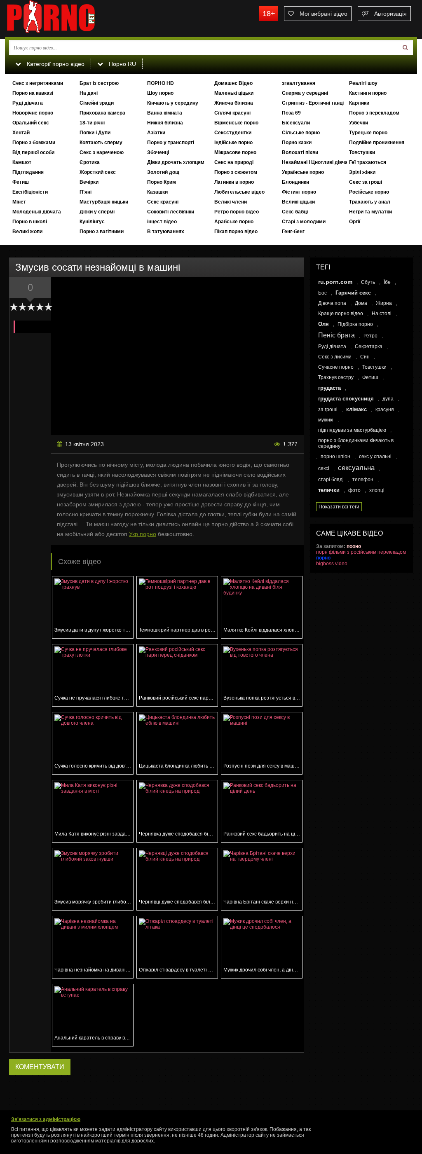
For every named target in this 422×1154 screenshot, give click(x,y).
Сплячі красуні (232, 113)
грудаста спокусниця (346, 399)
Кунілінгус (92, 222)
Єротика (90, 162)
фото (354, 490)
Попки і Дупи (95, 133)
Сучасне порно (336, 367)
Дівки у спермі (97, 212)
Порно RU (121, 64)
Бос (322, 293)
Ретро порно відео (236, 212)
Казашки (157, 192)
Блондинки (295, 182)
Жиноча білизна (233, 103)
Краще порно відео (340, 313)
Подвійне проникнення (376, 142)
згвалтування (298, 83)
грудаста (329, 388)
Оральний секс (30, 123)
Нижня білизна (165, 123)
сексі (323, 468)
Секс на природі (233, 162)
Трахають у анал (369, 202)
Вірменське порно (236, 123)
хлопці (376, 490)
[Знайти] (405, 47)
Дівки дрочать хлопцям (175, 162)
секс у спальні (375, 456)
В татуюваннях (165, 231)
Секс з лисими (335, 357)
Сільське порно (301, 133)
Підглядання (28, 172)
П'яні (85, 192)
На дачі (89, 93)
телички (329, 490)
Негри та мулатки (370, 212)
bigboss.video (331, 563)
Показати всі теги (339, 507)
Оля (323, 324)
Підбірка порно (355, 324)
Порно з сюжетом (235, 172)
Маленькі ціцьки (233, 93)
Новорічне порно (32, 113)
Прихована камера (102, 113)
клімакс (356, 409)
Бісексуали (296, 123)
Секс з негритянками (37, 83)
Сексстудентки (232, 133)
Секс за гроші (365, 182)
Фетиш (20, 182)
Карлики (359, 103)
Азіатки (156, 133)
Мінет (19, 202)
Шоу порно (160, 93)
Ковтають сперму (101, 142)
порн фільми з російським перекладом (361, 552)
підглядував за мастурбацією (352, 430)
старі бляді (331, 479)
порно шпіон (335, 456)
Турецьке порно (368, 133)
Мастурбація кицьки (104, 202)
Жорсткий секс (98, 172)
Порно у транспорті (170, 142)
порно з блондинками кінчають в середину (356, 443)
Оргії (354, 222)
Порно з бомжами (33, 142)
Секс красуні (162, 202)
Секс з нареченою (102, 152)
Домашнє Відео (233, 83)
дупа (388, 399)
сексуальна (356, 468)
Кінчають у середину (172, 103)
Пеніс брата (336, 335)
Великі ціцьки (298, 202)
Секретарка (368, 346)
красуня (384, 409)
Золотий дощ (163, 172)
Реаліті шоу (363, 83)
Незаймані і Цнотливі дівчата (314, 162)
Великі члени (230, 202)
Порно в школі (29, 222)
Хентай (21, 133)
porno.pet (67, 18)
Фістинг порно (299, 192)
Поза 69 (291, 113)
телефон (362, 479)
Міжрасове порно (235, 152)
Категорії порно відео (54, 64)
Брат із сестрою (99, 83)
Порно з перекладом (374, 113)
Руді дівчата (27, 103)
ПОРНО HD (160, 83)
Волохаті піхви (300, 152)
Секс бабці (295, 212)
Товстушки (362, 152)
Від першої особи (33, 152)
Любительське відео (239, 192)
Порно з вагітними (102, 231)
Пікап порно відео (236, 231)
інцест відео (162, 222)
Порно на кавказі (32, 93)
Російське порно (369, 192)
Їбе (387, 282)
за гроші (328, 409)
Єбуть (368, 282)
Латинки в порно (234, 182)
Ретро (370, 336)
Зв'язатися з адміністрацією (45, 1119)
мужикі (325, 420)
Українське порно (303, 172)
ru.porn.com (335, 282)
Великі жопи (27, 231)
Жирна (384, 303)
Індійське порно (233, 142)
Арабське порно (233, 222)
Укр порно (142, 534)
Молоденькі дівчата (36, 212)
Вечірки (89, 182)
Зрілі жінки (362, 172)
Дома (361, 303)
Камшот (21, 162)
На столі (382, 313)
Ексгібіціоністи (30, 192)
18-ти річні (92, 123)
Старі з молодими (304, 222)
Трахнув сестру (336, 377)
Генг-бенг (293, 231)
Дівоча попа (332, 303)
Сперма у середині (305, 93)
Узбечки (358, 123)
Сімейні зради (97, 103)
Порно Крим (161, 182)
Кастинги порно (368, 93)
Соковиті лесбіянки (170, 212)
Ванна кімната (164, 113)
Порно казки (297, 142)
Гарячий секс (353, 293)
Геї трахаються (367, 162)
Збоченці (158, 152)
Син (365, 357)
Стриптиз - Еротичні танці (313, 103)
